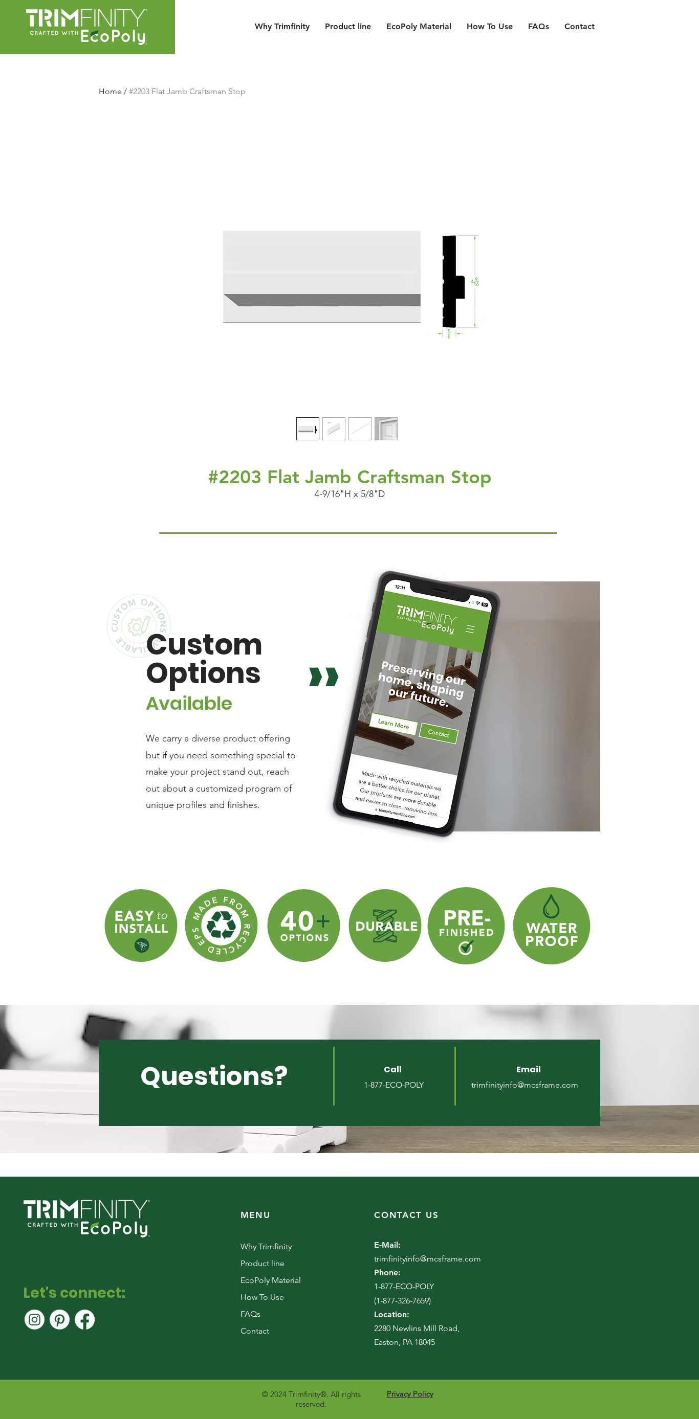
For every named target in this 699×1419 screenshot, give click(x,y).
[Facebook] (85, 1320)
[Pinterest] (60, 1320)
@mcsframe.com (547, 1085)
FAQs (250, 1314)
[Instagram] (35, 1320)
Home (110, 91)
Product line (263, 1263)
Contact (255, 1331)
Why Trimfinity (266, 1246)
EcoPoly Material (271, 1280)
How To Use (262, 1297)
